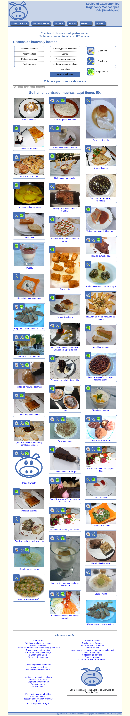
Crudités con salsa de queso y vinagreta (64, 617)
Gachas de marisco (38, 679)
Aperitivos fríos (29, 54)
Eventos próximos (19, 23)
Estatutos (59, 23)
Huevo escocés (29, 120)
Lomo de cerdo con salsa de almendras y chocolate (92, 650)
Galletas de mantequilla (65, 178)
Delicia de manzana (29, 149)
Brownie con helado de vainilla (65, 380)
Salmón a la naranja (38, 655)
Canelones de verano (29, 569)
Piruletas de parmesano (29, 356)
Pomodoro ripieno (92, 641)
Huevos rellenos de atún (29, 599)
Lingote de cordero (38, 667)
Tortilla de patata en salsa (29, 207)
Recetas (72, 23)
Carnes (65, 54)
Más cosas (86, 23)
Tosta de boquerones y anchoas (38, 699)
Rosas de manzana (29, 176)
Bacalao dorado (38, 684)
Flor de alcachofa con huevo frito (29, 541)
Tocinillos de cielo (101, 140)
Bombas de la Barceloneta (38, 669)
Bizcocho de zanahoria (38, 657)
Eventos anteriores (41, 23)
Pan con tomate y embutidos (38, 694)
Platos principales (29, 59)
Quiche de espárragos (92, 643)
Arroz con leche (65, 441)
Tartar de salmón (91, 648)
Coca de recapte (92, 657)
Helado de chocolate (100, 563)
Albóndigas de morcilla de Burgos (101, 286)
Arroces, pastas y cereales (65, 49)
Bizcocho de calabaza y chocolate (100, 199)
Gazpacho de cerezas (92, 655)
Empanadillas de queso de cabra (29, 329)
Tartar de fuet (38, 641)
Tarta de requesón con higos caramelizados (100, 378)
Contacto (100, 23)
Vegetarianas (102, 72)
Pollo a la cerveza (38, 645)
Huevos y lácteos (65, 74)
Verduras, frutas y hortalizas (65, 64)
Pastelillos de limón (101, 347)
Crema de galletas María (29, 415)
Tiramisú (29, 268)
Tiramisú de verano (100, 410)
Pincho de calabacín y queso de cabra (65, 240)
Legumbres (65, 69)
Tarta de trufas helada (100, 256)
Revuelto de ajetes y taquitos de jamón (100, 318)
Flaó (65, 411)
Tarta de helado (38, 686)
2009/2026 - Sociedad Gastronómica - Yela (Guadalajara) (90, 714)
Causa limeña (100, 594)
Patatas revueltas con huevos (38, 643)
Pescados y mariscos (65, 59)
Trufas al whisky (29, 483)
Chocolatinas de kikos (101, 440)
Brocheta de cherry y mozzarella (64, 530)
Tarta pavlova (101, 497)
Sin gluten (102, 61)
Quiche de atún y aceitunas (92, 645)
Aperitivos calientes (29, 49)
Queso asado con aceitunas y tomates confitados (29, 443)
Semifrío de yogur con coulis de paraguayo (65, 584)
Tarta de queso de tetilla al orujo (100, 231)
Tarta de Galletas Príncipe (65, 471)
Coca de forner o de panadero (91, 659)
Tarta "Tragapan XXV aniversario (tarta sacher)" (65, 500)
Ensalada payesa (38, 696)
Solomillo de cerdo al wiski (38, 650)
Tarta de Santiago (92, 652)
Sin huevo (102, 51)
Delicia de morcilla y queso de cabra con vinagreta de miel (64, 348)
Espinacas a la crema (100, 525)
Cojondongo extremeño (38, 682)
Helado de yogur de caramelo (29, 387)
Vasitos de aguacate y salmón (38, 677)
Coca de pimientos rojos (38, 703)
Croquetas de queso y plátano (100, 624)
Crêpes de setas (100, 168)
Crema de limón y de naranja (38, 652)
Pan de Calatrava (65, 317)
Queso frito (65, 289)
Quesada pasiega (29, 511)
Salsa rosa (29, 237)
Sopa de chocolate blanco (65, 148)
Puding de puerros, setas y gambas (65, 209)
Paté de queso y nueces (65, 120)
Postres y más (29, 64)
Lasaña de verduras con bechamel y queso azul (38, 648)
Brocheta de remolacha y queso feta (100, 470)
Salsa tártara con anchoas (29, 298)
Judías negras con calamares (38, 665)
